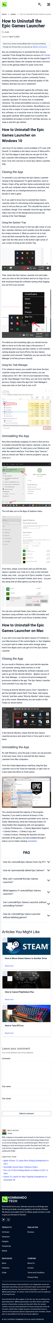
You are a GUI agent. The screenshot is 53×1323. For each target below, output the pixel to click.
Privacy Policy (32, 1277)
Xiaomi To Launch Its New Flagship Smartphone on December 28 (25, 1178)
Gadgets (5, 1241)
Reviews (30, 1232)
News (4, 1263)
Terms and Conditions (35, 1273)
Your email (6, 1098)
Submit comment (26, 1113)
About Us (31, 1263)
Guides (13, 14)
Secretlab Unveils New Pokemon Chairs (20, 1167)
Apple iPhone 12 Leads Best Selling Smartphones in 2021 (26, 1162)
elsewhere (32, 841)
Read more (9, 966)
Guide (4, 1273)
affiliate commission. (40, 47)
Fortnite (47, 55)
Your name (6, 1086)
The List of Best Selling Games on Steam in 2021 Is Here (25, 1172)
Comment (6, 1058)
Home (4, 14)
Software (5, 1232)
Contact (30, 1268)
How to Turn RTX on (14, 1025)
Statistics (5, 1268)
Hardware (6, 1237)
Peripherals (6, 1246)
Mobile (4, 1251)
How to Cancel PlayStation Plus (19, 992)
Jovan (6, 32)
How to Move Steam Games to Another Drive (26, 958)
